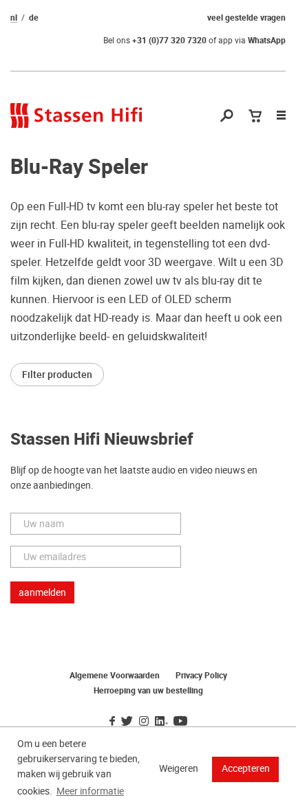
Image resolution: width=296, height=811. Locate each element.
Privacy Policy (201, 675)
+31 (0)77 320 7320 (169, 40)
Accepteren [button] (246, 768)
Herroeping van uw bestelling (148, 691)
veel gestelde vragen (246, 18)
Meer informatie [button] (90, 791)
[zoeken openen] (226, 116)
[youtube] (180, 722)
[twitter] (127, 722)
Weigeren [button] (178, 768)
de (34, 17)
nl (13, 17)
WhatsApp (267, 40)
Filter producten (57, 374)
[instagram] (144, 722)
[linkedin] (161, 722)
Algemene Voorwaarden (115, 675)
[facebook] (112, 722)
